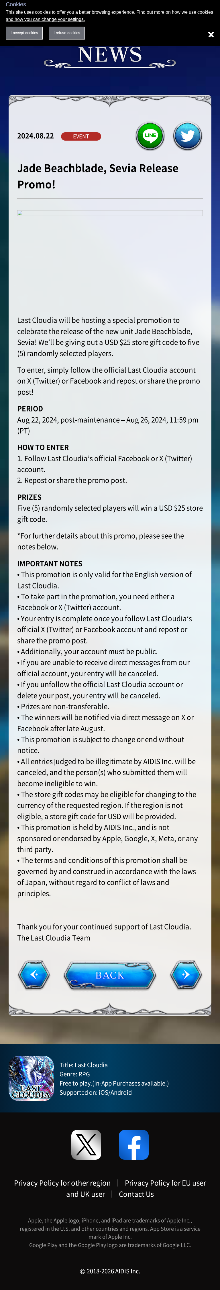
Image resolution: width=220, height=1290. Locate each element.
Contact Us (136, 1194)
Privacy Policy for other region (62, 1182)
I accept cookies (24, 33)
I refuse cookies (67, 33)
